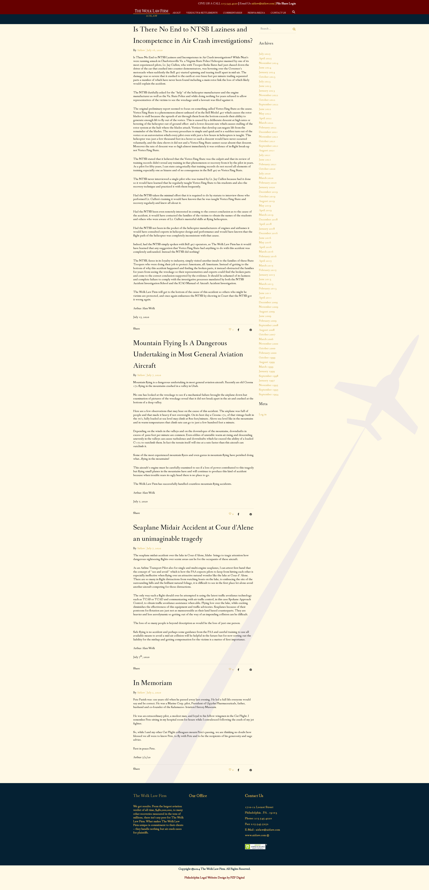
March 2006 (266, 339)
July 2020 (264, 174)
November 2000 (268, 344)
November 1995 (268, 385)
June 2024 (265, 68)
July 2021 (264, 155)
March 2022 (266, 123)
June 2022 (265, 109)
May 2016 (265, 242)
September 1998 (268, 376)
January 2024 (267, 72)
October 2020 (267, 169)
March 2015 (266, 266)
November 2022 (268, 95)
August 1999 (267, 362)
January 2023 (267, 91)
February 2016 (268, 256)
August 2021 (267, 150)
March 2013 (266, 284)
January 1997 (267, 380)
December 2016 (268, 233)
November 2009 (268, 307)
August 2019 (267, 201)
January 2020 (267, 187)
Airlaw (141, 50)
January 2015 (267, 275)
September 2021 (268, 146)
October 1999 (267, 358)
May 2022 (265, 114)
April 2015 (265, 261)
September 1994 (268, 394)
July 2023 (264, 81)
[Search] (294, 29)
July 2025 (264, 54)
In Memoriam (152, 683)
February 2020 (268, 183)
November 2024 (268, 63)
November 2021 (268, 137)
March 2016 (266, 252)
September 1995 (268, 390)
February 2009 (268, 321)
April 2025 (265, 58)
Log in (262, 414)
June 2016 (265, 238)
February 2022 (268, 127)
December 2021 (268, 132)
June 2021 (265, 160)
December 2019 (268, 192)
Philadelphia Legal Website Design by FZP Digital (215, 878)
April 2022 (265, 118)
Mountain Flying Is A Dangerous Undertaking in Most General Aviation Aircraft (188, 355)
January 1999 (267, 371)
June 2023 (265, 86)
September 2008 (268, 325)
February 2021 (268, 164)
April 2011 (265, 298)
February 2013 (268, 288)
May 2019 (265, 206)
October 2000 (267, 348)
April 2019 (265, 210)
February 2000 (268, 353)
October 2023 (267, 77)
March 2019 (266, 215)
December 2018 (268, 220)
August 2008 (267, 330)
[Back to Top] (421, 882)
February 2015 (268, 270)
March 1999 (266, 367)
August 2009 (267, 312)
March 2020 (266, 178)
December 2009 (268, 302)
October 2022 (267, 100)
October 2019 (267, 196)
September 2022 (268, 104)
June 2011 (265, 293)
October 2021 (267, 141)
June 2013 (265, 279)
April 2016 (265, 247)
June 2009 (265, 316)
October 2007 (267, 334)
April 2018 (265, 224)
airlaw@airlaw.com (263, 4)
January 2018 (267, 229)
